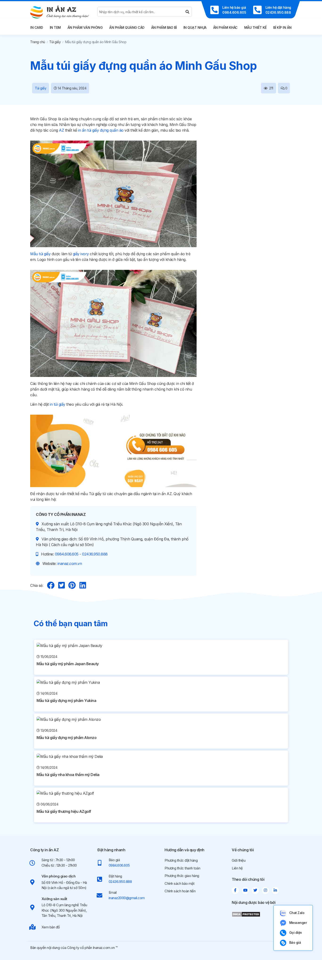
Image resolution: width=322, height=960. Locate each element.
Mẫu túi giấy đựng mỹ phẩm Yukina (66, 700)
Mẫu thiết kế (255, 27)
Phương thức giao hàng (182, 875)
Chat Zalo (297, 913)
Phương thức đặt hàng (181, 860)
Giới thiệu (238, 860)
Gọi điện (295, 933)
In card (36, 27)
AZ (61, 130)
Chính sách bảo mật (179, 883)
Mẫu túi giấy (40, 253)
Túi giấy (55, 42)
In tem (55, 27)
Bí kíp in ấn (282, 27)
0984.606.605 (66, 554)
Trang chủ (37, 42)
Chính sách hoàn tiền (180, 891)
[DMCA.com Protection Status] (246, 914)
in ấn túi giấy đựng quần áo (101, 130)
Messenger (298, 923)
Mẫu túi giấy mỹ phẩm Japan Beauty (68, 663)
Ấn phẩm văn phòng (85, 27)
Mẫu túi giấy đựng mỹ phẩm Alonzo (66, 737)
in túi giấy (57, 404)
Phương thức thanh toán (182, 868)
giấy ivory (81, 253)
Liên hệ (237, 868)
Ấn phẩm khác (225, 27)
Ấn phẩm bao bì (164, 27)
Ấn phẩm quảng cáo (126, 27)
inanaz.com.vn (70, 563)
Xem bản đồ (50, 927)
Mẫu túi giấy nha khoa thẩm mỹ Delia (68, 774)
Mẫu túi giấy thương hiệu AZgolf (64, 811)
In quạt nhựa (194, 27)
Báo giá (295, 942)
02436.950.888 (95, 554)
